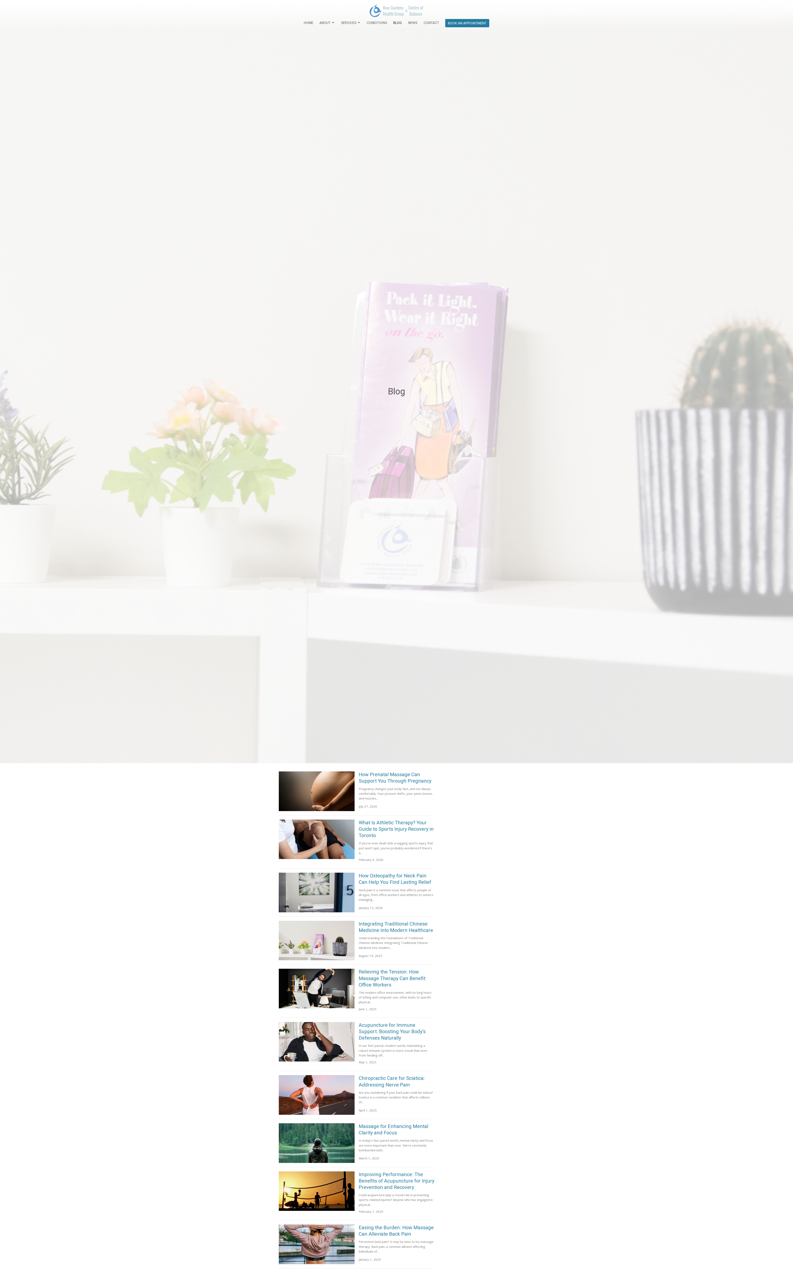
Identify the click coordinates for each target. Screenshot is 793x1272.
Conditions (377, 23)
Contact (431, 23)
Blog (397, 23)
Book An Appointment (467, 23)
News (412, 23)
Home (308, 23)
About (325, 23)
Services (348, 23)
